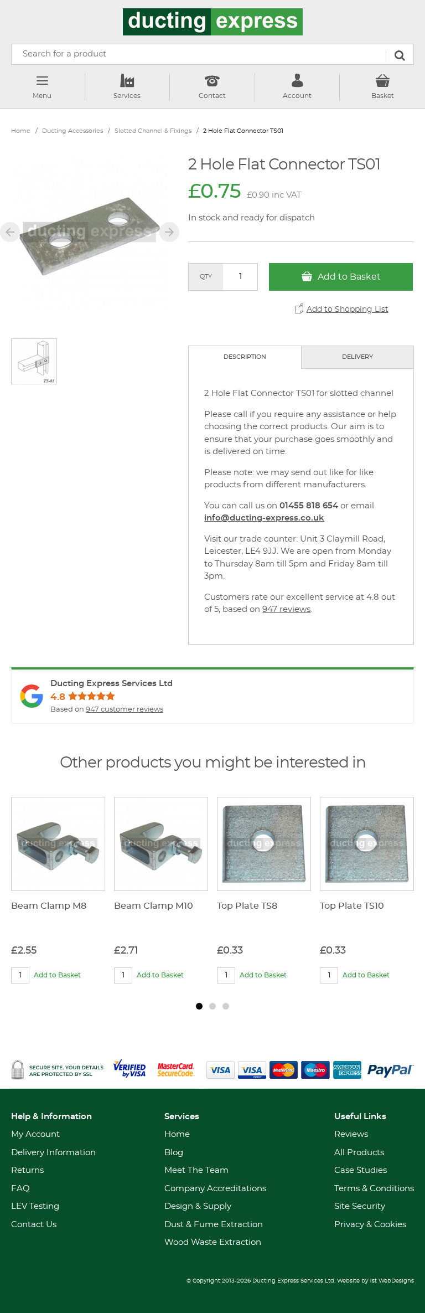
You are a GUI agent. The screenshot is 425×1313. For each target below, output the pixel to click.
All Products (359, 1153)
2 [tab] (212, 1006)
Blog (173, 1153)
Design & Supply (197, 1206)
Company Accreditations (215, 1189)
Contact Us (33, 1225)
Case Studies (360, 1170)
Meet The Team (196, 1170)
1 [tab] (199, 1006)
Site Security (359, 1206)
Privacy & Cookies (370, 1225)
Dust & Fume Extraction (213, 1225)
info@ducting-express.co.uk (264, 518)
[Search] (399, 55)
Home (20, 131)
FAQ (20, 1189)
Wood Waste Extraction (212, 1242)
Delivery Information (53, 1153)
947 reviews (286, 609)
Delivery (357, 357)
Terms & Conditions (374, 1189)
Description (245, 357)
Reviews (351, 1134)
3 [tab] (225, 1006)
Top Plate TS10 (352, 906)
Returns (27, 1170)
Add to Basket (348, 276)
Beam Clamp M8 (48, 906)
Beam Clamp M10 (153, 906)
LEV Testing (35, 1206)
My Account (35, 1134)
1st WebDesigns (392, 1281)
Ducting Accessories (72, 131)
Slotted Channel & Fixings (153, 131)
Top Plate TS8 (247, 906)
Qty (206, 277)
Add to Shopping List (347, 309)
